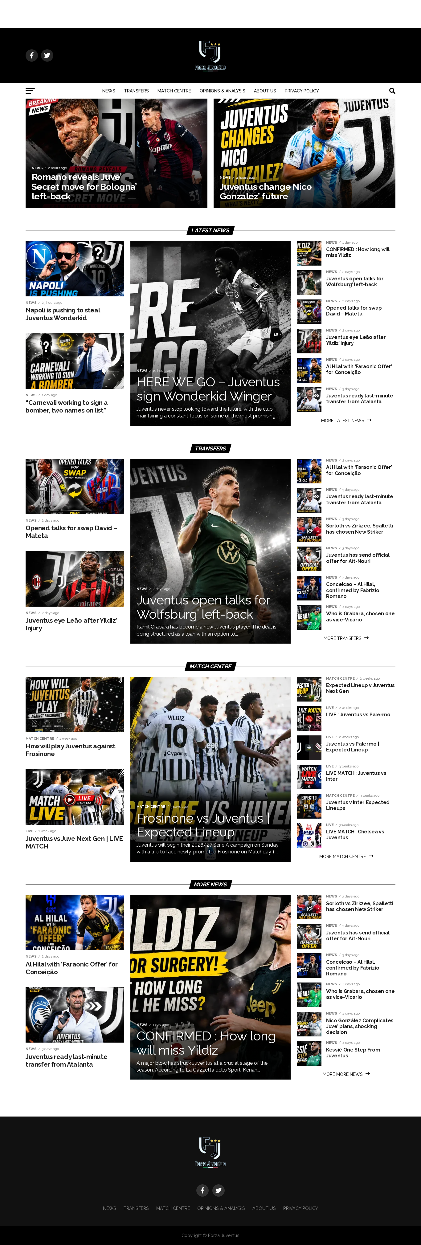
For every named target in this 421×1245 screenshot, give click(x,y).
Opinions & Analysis (222, 90)
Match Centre (174, 90)
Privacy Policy (302, 90)
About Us (265, 90)
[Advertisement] (210, 14)
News (108, 90)
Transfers (136, 90)
